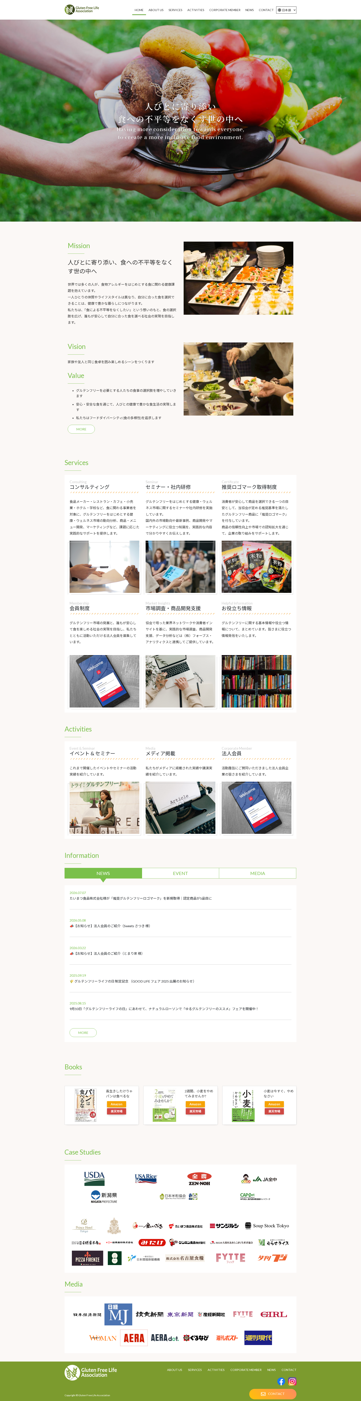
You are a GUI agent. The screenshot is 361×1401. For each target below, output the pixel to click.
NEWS (103, 873)
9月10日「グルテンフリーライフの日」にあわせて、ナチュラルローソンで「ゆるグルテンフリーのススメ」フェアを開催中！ (164, 1009)
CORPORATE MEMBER (246, 1370)
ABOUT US (174, 1370)
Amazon (116, 1104)
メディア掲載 (160, 753)
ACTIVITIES (216, 1370)
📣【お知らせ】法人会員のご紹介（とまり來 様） (107, 953)
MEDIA (257, 873)
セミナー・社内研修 (168, 487)
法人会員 (232, 753)
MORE (81, 429)
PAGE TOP (348, 1376)
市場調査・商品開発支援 (173, 608)
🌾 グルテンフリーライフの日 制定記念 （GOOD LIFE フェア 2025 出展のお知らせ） (133, 981)
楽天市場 (116, 1111)
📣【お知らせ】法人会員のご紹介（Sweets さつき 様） (111, 926)
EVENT (180, 873)
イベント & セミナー (92, 753)
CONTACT (289, 1370)
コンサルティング (89, 487)
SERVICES (195, 1370)
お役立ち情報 (237, 608)
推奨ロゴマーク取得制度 (249, 487)
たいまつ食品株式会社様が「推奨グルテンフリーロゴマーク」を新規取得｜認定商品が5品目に (141, 898)
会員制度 (80, 608)
